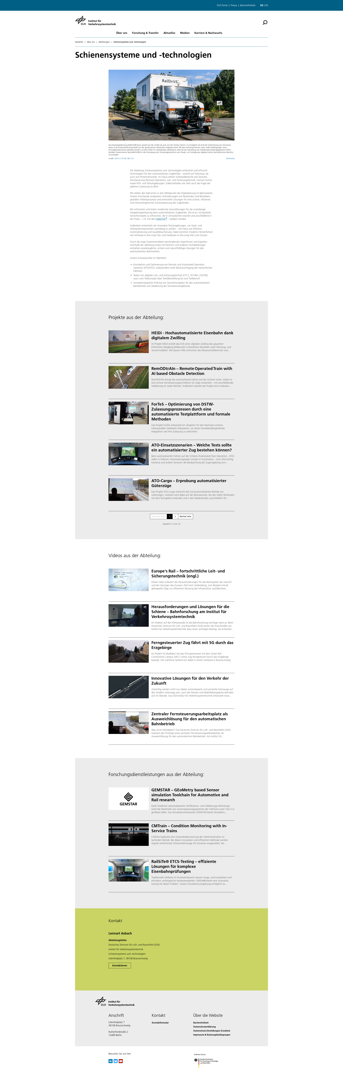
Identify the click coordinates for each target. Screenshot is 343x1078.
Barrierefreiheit (247, 5)
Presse (234, 5)
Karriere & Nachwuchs (208, 32)
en (266, 5)
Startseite (79, 42)
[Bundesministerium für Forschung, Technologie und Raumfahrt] (208, 1070)
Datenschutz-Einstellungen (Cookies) (211, 1030)
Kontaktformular (160, 1022)
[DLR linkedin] (111, 1062)
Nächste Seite (185, 516)
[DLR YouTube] (121, 1062)
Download (230, 158)
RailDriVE (161, 218)
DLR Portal (222, 5)
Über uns (121, 32)
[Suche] (265, 22)
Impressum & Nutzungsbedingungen (211, 1034)
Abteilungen (104, 42)
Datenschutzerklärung (204, 1026)
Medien (185, 32)
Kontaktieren (119, 965)
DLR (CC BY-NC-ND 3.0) (124, 158)
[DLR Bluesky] (116, 1062)
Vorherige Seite (158, 516)
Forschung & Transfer (145, 32)
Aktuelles (169, 32)
